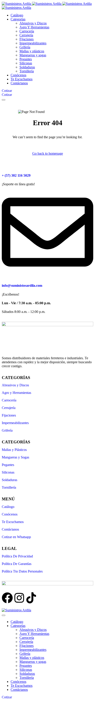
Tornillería (9, 487)
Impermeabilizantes (15, 423)
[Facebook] (7, 597)
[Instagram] (19, 597)
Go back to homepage (47, 153)
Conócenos (9, 514)
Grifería (7, 430)
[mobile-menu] (3, 100)
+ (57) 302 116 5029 (16, 175)
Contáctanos (10, 529)
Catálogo (8, 507)
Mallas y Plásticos (14, 450)
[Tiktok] (31, 597)
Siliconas (8, 472)
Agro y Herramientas (16, 393)
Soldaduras (9, 480)
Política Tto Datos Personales (22, 571)
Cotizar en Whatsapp (16, 537)
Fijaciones (9, 415)
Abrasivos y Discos (15, 385)
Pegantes (8, 465)
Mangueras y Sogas (15, 457)
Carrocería (9, 400)
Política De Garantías (16, 564)
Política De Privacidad (17, 556)
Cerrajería (8, 408)
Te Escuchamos (13, 522)
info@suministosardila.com (22, 285)
